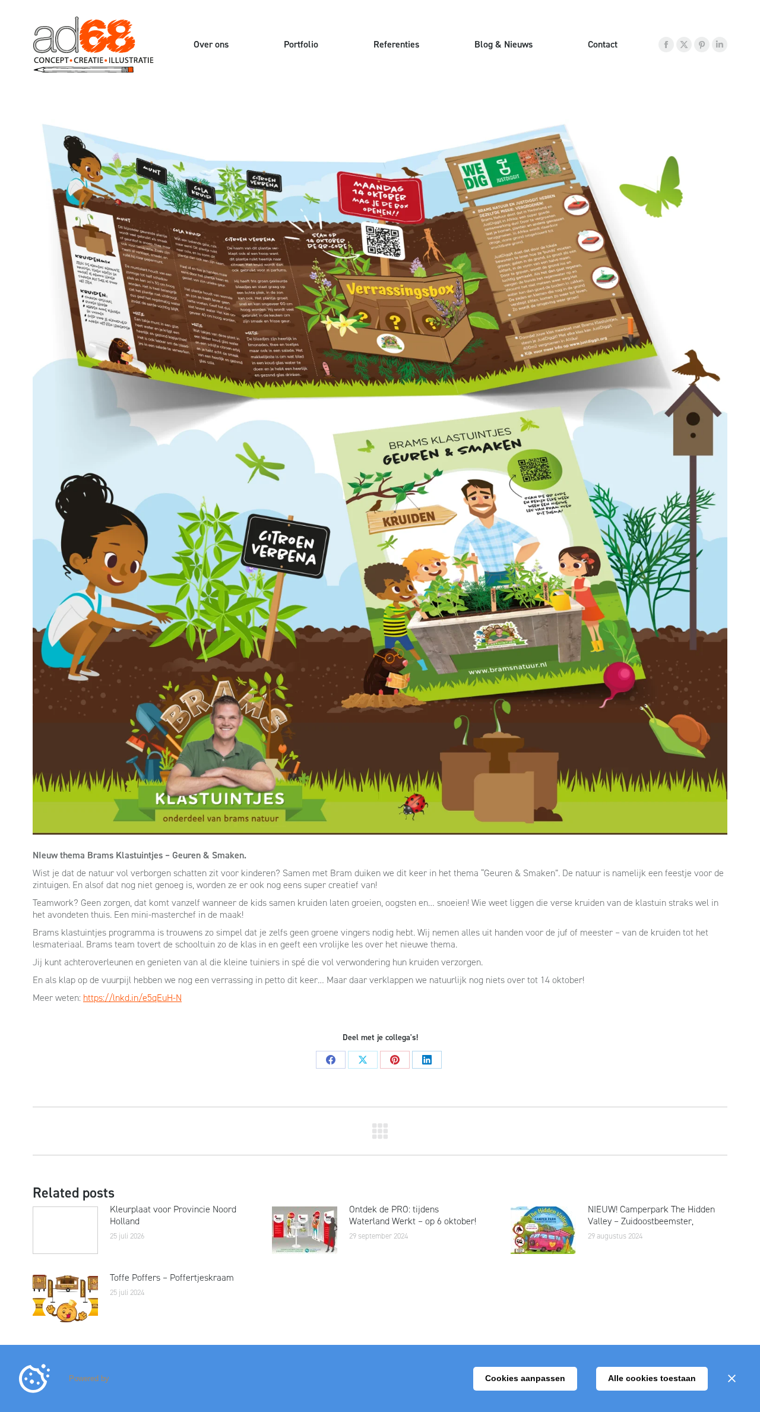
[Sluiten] (731, 1378)
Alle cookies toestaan (652, 1378)
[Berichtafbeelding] (65, 1230)
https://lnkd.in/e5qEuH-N (132, 997)
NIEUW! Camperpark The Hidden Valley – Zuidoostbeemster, (651, 1215)
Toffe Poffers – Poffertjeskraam (172, 1278)
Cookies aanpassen (525, 1378)
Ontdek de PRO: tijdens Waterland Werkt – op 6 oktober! (412, 1215)
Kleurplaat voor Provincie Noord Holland (173, 1215)
